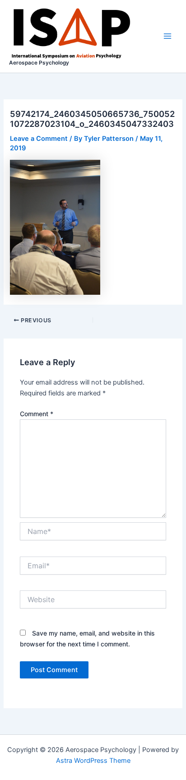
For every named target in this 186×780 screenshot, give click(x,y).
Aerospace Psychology (39, 63)
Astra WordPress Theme (93, 761)
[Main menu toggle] (167, 36)
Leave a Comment (39, 139)
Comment (36, 414)
